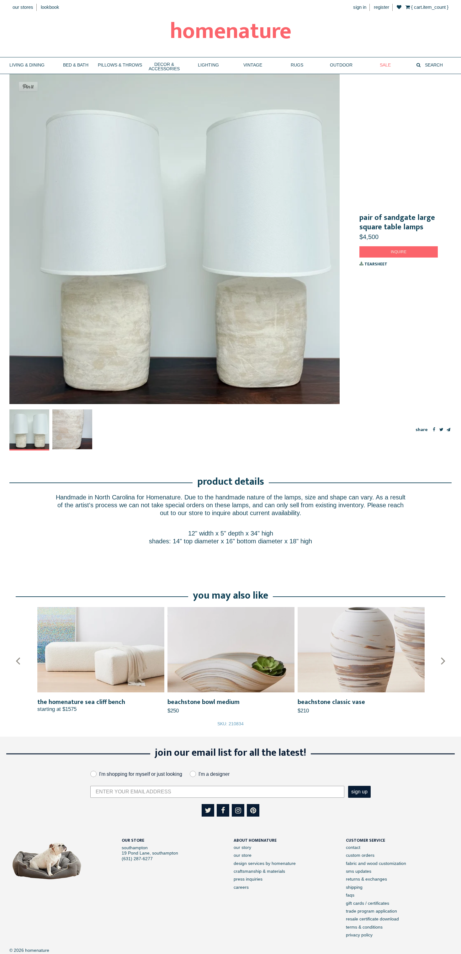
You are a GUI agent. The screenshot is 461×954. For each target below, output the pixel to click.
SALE (385, 65)
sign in (359, 7)
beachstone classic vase (331, 702)
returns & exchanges (366, 879)
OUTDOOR (341, 65)
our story (242, 847)
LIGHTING (208, 65)
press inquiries (248, 879)
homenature (230, 31)
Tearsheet (375, 264)
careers (241, 887)
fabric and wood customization (376, 863)
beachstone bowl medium (203, 702)
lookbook (50, 7)
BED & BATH (75, 65)
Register (381, 7)
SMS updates (358, 871)
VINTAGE (252, 65)
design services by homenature (265, 863)
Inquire (398, 252)
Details (100, 650)
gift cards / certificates (367, 903)
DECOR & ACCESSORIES (164, 66)
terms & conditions (364, 927)
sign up (359, 791)
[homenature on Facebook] (223, 810)
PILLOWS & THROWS (120, 65)
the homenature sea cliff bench (81, 702)
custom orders (360, 855)
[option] (29, 429)
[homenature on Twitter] (208, 810)
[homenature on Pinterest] (253, 810)
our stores (23, 7)
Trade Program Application (371, 911)
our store (243, 855)
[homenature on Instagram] (238, 810)
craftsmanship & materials (259, 871)
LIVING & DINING (27, 65)
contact (353, 847)
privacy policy (359, 934)
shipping (354, 887)
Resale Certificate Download (372, 918)
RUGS (297, 65)
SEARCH (433, 65)
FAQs (350, 895)
